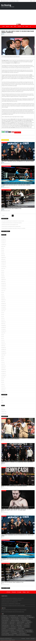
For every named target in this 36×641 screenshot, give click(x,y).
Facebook (23, 638)
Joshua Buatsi (26, 625)
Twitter (28, 638)
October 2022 (3, 307)
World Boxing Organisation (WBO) (22, 635)
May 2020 (2, 360)
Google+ (33, 638)
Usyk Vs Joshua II (22, 633)
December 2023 (3, 283)
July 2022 (2, 312)
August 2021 (3, 332)
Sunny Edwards (29, 631)
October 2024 (3, 264)
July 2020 (2, 356)
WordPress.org (3, 413)
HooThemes (6, 640)
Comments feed (3, 411)
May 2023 (2, 294)
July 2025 (2, 248)
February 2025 (3, 257)
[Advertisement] (18, 16)
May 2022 (2, 316)
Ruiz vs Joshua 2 (5, 631)
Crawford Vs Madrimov (15, 620)
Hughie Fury (27, 623)
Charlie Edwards (24, 618)
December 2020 (3, 347)
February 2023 (3, 299)
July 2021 (2, 334)
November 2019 (3, 371)
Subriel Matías (21, 631)
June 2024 (2, 272)
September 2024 (3, 266)
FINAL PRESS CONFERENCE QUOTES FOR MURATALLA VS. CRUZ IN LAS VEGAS (17, 161)
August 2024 (3, 268)
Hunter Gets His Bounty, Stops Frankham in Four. (11, 208)
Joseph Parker (19, 625)
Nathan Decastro (20, 630)
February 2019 (3, 388)
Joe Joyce (12, 625)
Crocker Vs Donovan (25, 620)
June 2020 (2, 358)
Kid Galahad (26, 627)
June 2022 (2, 314)
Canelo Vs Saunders (15, 618)
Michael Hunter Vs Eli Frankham (8, 630)
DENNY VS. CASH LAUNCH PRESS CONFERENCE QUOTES (14, 486)
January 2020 (3, 367)
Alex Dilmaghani (12, 615)
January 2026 (3, 237)
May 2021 (2, 338)
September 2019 (3, 375)
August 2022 (3, 310)
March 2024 (3, 277)
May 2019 (2, 382)
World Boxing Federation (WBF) (8, 635)
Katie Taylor (13, 627)
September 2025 (3, 244)
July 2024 (2, 270)
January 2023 (3, 301)
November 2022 (3, 305)
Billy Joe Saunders (5, 618)
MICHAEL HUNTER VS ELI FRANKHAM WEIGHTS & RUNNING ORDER (11, 226)
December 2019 (3, 369)
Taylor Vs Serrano (5, 633)
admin (3, 162)
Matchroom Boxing (12, 628)
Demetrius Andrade (20, 622)
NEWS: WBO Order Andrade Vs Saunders (10, 438)
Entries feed (3, 409)
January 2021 (3, 345)
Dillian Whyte (4, 623)
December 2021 (3, 325)
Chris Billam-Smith (18, 132)
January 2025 (3, 259)
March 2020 (3, 364)
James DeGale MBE (5, 625)
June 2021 (2, 336)
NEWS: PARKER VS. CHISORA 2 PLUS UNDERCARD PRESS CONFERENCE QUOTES (17, 462)
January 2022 (3, 323)
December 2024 (3, 261)
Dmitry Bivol (12, 623)
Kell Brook (20, 627)
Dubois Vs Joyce (20, 623)
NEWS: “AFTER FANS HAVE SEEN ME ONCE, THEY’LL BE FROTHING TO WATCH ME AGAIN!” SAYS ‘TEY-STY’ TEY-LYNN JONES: (17, 510)
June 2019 (2, 380)
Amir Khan (28, 615)
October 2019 (3, 373)
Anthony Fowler (5, 617)
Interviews (3, 397)
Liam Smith (4, 628)
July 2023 (2, 292)
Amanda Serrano (21, 615)
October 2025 (3, 242)
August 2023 (3, 290)
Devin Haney (29, 622)
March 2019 (3, 386)
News (2, 400)
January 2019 (3, 389)
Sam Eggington (13, 631)
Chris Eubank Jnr (5, 620)
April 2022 (2, 318)
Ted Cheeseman (14, 633)
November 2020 (3, 349)
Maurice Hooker (21, 628)
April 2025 (2, 253)
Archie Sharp (31, 617)
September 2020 (3, 353)
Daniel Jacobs (12, 622)
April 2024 (2, 275)
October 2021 (3, 329)
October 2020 (3, 351)
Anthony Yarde (23, 617)
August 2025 (3, 246)
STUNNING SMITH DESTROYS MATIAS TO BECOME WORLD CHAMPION (15, 185)
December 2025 (3, 239)
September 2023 (3, 288)
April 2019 (2, 384)
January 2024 (3, 281)
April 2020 (2, 362)
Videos (2, 402)
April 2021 (2, 340)
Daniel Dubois (4, 622)
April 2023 (2, 296)
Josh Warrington (5, 627)
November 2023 (3, 285)
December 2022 (3, 303)
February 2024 (3, 279)
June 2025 (2, 250)
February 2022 (3, 321)
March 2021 (3, 342)
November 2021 (3, 327)
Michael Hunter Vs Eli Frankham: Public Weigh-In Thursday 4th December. (13, 228)
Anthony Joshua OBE (14, 617)
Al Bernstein (4, 615)
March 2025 (3, 255)
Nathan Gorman (29, 630)
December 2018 (3, 391)
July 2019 (2, 378)
